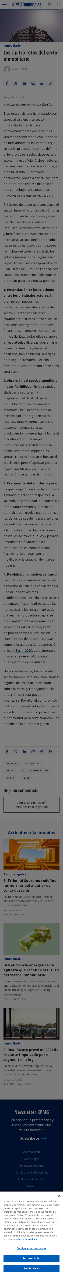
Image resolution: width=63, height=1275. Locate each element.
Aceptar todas (31, 1268)
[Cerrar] (59, 1196)
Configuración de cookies (31, 1248)
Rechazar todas (31, 1258)
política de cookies (26, 1239)
